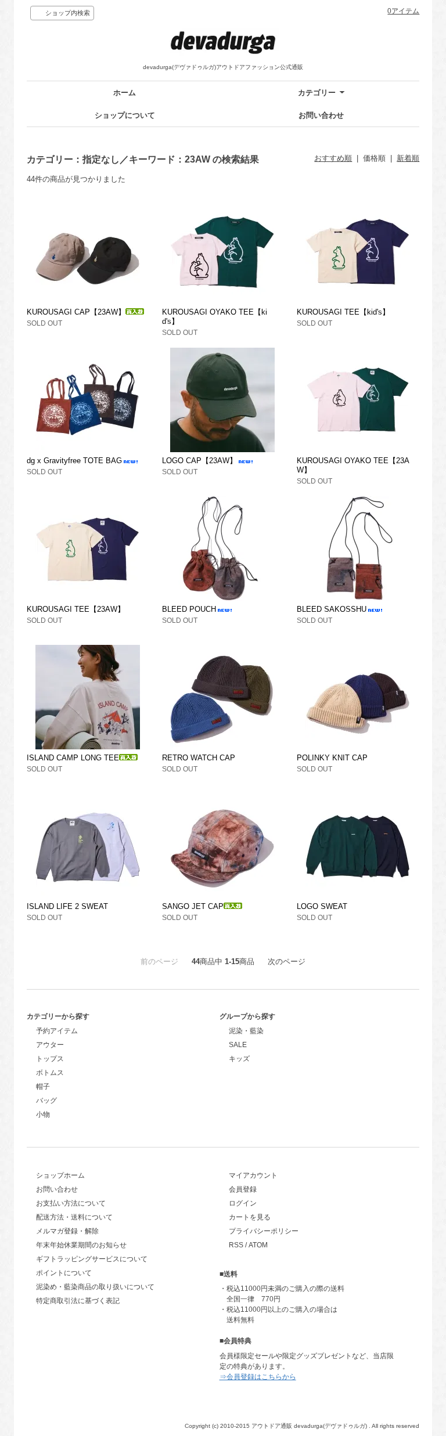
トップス (50, 1059)
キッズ (239, 1059)
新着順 (408, 158)
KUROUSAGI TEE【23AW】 (76, 609)
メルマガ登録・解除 (67, 1231)
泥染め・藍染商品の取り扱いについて (95, 1287)
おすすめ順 (333, 158)
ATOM (258, 1245)
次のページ (286, 961)
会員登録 (243, 1189)
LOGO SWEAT (322, 906)
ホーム (124, 92)
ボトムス (50, 1073)
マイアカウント (253, 1175)
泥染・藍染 (246, 1031)
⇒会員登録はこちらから (258, 1377)
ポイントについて (64, 1273)
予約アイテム (57, 1031)
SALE (238, 1045)
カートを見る (250, 1217)
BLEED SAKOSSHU (331, 609)
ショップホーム (60, 1175)
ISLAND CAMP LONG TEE (73, 757)
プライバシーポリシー (263, 1231)
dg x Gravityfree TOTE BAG (74, 460)
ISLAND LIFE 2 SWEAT (67, 906)
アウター (50, 1045)
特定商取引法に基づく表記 (78, 1301)
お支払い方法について (71, 1203)
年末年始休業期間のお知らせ (81, 1245)
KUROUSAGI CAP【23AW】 (76, 312)
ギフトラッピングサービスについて (92, 1259)
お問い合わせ (321, 115)
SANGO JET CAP (193, 906)
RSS (236, 1245)
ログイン (243, 1203)
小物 (43, 1114)
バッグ (46, 1100)
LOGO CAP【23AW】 (199, 460)
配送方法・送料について (74, 1217)
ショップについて (125, 115)
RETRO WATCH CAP (198, 757)
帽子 (43, 1087)
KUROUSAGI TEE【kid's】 (343, 312)
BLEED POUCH (189, 609)
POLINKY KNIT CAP (332, 757)
